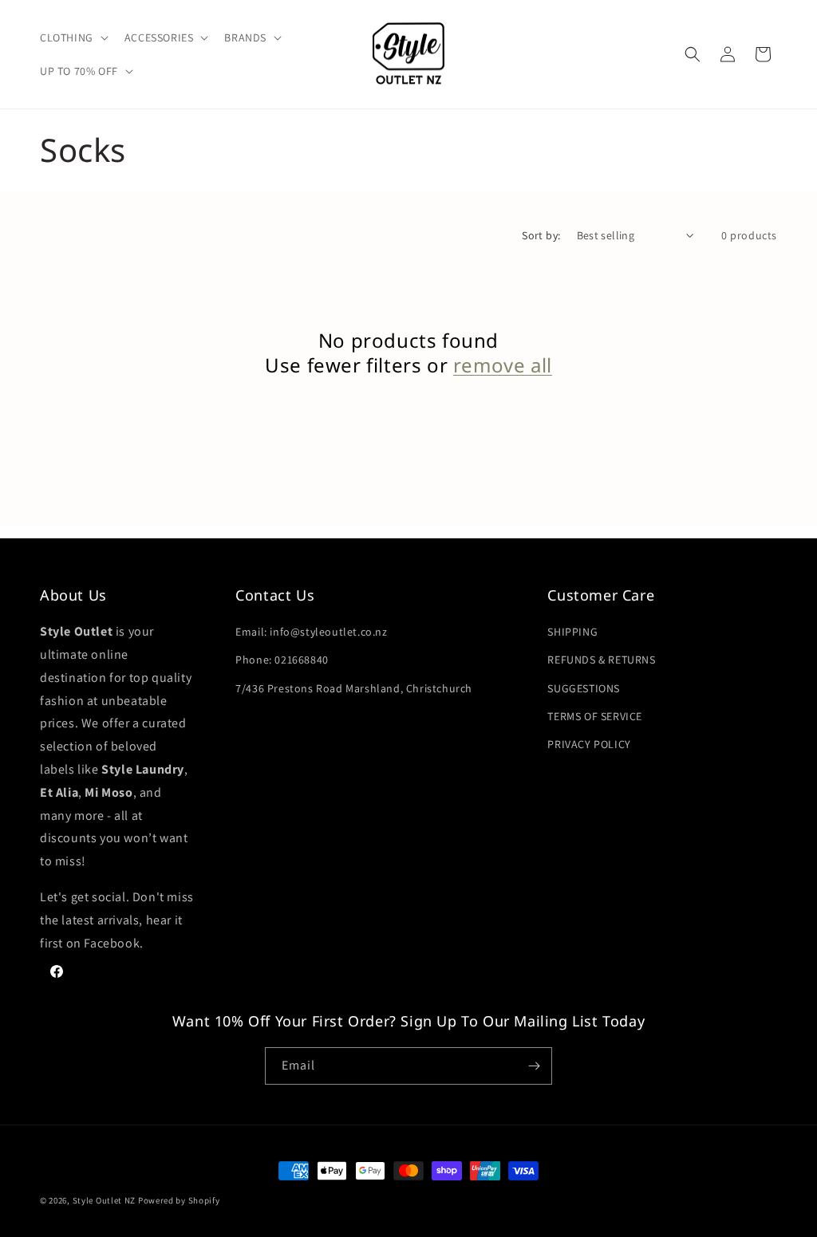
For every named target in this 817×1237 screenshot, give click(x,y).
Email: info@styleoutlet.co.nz (311, 631)
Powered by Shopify (179, 1200)
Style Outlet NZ (104, 1200)
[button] (72, 37)
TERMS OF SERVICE (594, 716)
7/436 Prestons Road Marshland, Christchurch (353, 688)
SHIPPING (572, 631)
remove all (502, 365)
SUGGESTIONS (583, 688)
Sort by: (541, 235)
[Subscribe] (533, 1066)
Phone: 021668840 (282, 659)
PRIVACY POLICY (588, 744)
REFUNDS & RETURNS (601, 659)
